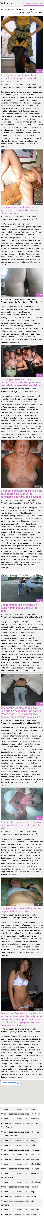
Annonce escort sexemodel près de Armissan (20, 1150)
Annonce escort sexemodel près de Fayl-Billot (21, 1164)
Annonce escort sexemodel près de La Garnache (17, 1203)
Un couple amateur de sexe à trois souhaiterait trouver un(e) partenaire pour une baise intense (21, 493)
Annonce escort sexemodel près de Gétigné (20, 1169)
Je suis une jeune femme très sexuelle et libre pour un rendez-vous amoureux (20, 78)
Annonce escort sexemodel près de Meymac (20, 1118)
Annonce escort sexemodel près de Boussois (20, 1154)
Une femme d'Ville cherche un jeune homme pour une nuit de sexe (19, 607)
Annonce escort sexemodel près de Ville (18, 1145)
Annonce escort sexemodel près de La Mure (20, 1159)
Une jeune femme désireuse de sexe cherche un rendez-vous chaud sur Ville (19, 210)
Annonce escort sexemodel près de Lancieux (20, 1182)
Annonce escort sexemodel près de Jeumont (20, 1214)
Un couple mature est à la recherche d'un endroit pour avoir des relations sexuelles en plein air (21, 382)
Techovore (6, 3)
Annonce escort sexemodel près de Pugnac (20, 1209)
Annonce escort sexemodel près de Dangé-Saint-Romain (20, 1125)
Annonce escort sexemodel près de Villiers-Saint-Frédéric (20, 1175)
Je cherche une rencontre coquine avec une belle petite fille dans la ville (21, 825)
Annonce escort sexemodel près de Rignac (19, 1140)
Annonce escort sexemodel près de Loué (18, 1196)
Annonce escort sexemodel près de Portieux (20, 1114)
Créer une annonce (33, 3)
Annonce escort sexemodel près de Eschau (19, 1187)
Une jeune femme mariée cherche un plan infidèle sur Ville (21, 910)
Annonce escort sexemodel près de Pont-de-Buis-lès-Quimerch (20, 1134)
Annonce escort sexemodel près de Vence (19, 1109)
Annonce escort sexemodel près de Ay (17, 1191)
